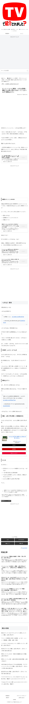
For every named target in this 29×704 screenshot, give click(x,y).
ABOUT (7, 697)
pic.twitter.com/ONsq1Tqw (9, 400)
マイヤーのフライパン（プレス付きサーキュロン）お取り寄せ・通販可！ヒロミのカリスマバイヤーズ (14, 677)
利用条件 (7, 695)
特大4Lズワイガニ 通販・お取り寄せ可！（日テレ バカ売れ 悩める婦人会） (14, 649)
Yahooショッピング (14, 453)
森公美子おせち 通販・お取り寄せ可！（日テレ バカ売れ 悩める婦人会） (14, 672)
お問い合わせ (21, 697)
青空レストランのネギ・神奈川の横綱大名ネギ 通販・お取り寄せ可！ (14, 654)
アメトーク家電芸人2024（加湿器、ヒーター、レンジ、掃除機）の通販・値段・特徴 (13, 639)
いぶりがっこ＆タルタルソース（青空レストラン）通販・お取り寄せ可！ (14, 644)
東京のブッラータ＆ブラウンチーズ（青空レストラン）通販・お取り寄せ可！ (13, 633)
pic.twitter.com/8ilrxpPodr (18, 316)
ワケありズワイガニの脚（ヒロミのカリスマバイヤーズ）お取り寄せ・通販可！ (14, 683)
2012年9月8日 (6, 406)
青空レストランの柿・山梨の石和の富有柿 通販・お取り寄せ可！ (14, 660)
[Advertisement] (14, 52)
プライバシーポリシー (21, 695)
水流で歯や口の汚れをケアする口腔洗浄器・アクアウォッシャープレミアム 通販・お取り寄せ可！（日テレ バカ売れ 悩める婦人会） (14, 666)
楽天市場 (13, 449)
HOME (14, 699)
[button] (27, 71)
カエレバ (19, 441)
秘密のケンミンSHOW (7, 500)
